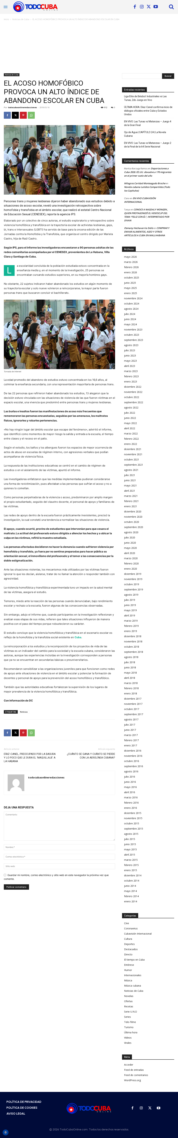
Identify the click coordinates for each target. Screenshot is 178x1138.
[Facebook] (134, 7)
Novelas (128, 996)
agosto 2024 (131, 308)
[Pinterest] (23, 115)
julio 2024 (129, 314)
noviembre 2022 (133, 392)
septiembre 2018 (133, 651)
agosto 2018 (131, 657)
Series (127, 1016)
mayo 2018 (130, 672)
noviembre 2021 (133, 454)
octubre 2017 (131, 709)
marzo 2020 (131, 558)
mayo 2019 (130, 610)
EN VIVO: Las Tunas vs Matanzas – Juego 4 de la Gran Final (147, 123)
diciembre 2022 (132, 386)
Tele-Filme (130, 1022)
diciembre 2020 (132, 511)
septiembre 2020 (133, 527)
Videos (128, 1037)
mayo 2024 (130, 324)
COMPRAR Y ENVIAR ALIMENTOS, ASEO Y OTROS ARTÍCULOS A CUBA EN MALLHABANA (146, 231)
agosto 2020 (131, 532)
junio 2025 (130, 282)
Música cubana (132, 985)
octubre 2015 (131, 823)
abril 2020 (129, 553)
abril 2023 (129, 366)
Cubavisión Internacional (138, 933)
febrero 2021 (131, 501)
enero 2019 (130, 631)
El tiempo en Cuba (134, 959)
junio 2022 (130, 418)
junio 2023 (130, 355)
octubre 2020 (131, 522)
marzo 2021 (131, 496)
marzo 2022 (131, 433)
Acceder (128, 1064)
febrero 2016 (131, 802)
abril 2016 (129, 792)
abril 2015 (129, 854)
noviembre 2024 (133, 298)
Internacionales (132, 975)
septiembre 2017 (133, 714)
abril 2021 (129, 490)
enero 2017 (130, 745)
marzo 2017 (131, 735)
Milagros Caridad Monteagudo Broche (144, 183)
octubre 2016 (131, 761)
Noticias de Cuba (20, 19)
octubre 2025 (131, 277)
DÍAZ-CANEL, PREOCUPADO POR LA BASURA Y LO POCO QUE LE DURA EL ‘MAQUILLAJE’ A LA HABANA (30, 757)
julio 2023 (129, 350)
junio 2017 (130, 729)
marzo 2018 (131, 683)
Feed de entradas (134, 1069)
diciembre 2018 (132, 636)
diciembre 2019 (132, 573)
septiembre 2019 (133, 589)
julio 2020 (129, 537)
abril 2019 (129, 615)
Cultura (128, 938)
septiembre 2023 (133, 340)
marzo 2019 (131, 620)
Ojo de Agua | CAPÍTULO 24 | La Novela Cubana (145, 134)
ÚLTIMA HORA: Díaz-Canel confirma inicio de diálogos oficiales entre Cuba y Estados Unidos (148, 111)
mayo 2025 (130, 288)
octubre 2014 (131, 880)
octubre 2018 (131, 646)
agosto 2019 (131, 594)
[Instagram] (141, 7)
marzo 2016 (131, 797)
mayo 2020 (130, 548)
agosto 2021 (131, 470)
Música (128, 980)
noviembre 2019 (133, 579)
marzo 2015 (131, 859)
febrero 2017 (131, 740)
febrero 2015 (131, 865)
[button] (171, 6)
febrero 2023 (131, 376)
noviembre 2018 (133, 641)
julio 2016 (129, 776)
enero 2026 (130, 272)
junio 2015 (130, 844)
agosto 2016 (131, 771)
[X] (148, 7)
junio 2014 (130, 885)
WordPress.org (132, 1080)
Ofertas (128, 1001)
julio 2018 (129, 662)
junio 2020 (130, 542)
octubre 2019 (131, 584)
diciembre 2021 (132, 449)
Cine (126, 923)
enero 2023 (130, 381)
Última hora (130, 1032)
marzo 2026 (131, 262)
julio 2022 (129, 412)
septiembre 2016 (133, 766)
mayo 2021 (130, 485)
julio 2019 (129, 599)
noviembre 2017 (133, 703)
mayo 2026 (130, 256)
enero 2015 (130, 870)
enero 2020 (130, 568)
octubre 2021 (131, 459)
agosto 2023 (131, 345)
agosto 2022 (131, 407)
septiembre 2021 (133, 464)
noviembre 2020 (133, 516)
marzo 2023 (131, 371)
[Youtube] (155, 7)
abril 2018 (129, 677)
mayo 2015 (130, 849)
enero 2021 (130, 506)
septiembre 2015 (133, 828)
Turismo (129, 1027)
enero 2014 (130, 901)
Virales (127, 1042)
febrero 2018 (131, 688)
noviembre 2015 (133, 818)
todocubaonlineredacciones (22, 107)
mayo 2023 (130, 360)
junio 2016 (130, 781)
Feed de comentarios (136, 1075)
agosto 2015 (131, 833)
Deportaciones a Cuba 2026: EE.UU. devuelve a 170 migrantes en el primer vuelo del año (147, 172)
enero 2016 (130, 807)
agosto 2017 (131, 719)
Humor (128, 970)
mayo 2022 (130, 423)
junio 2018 (130, 667)
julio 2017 (129, 724)
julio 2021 (129, 475)
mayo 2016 (130, 787)
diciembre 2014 (132, 875)
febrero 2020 (131, 563)
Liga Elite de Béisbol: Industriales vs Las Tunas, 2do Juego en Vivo (145, 98)
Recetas (128, 1006)
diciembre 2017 (132, 698)
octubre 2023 (131, 334)
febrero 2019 (131, 625)
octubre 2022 (131, 397)
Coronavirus (131, 928)
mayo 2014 (130, 891)
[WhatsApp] (31, 115)
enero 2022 (130, 444)
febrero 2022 (131, 438)
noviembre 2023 (133, 329)
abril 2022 (129, 428)
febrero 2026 (131, 267)
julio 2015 (129, 839)
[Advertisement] (89, 47)
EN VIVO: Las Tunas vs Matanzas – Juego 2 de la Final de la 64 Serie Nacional (147, 145)
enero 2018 (130, 693)
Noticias (24, 711)
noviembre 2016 (133, 755)
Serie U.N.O (130, 1011)
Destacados (131, 949)
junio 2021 (130, 480)
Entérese (129, 964)
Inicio (6, 19)
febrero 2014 (131, 896)
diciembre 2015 (132, 813)
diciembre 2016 (132, 750)
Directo (128, 954)
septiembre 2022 (133, 402)
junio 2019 (130, 605)
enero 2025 (130, 293)
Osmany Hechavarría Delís (138, 228)
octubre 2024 (131, 303)
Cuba (78, 637)
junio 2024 (130, 319)
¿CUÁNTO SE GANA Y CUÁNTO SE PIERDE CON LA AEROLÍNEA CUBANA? (91, 755)
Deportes (129, 944)
